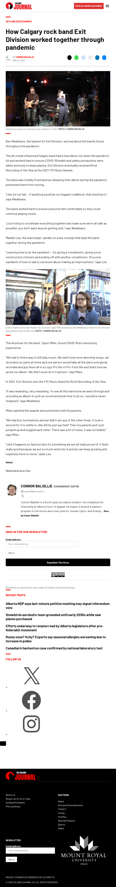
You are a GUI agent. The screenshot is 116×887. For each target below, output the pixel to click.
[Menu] (107, 6)
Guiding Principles (15, 802)
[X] (31, 687)
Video (61, 828)
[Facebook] (31, 710)
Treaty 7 (62, 809)
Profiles (62, 816)
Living (61, 812)
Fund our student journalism (89, 6)
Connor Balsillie (25, 57)
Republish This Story (58, 562)
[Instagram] (31, 734)
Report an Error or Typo (18, 470)
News (61, 801)
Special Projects (66, 820)
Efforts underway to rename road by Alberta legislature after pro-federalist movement (54, 628)
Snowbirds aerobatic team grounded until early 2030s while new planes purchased (53, 617)
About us (10, 794)
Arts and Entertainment (19, 21)
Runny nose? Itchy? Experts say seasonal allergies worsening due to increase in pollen (56, 639)
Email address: (13, 539)
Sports (61, 824)
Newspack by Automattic (41, 877)
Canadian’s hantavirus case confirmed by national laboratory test (54, 648)
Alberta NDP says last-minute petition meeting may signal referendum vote (58, 606)
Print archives (13, 806)
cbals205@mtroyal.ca (34, 491)
